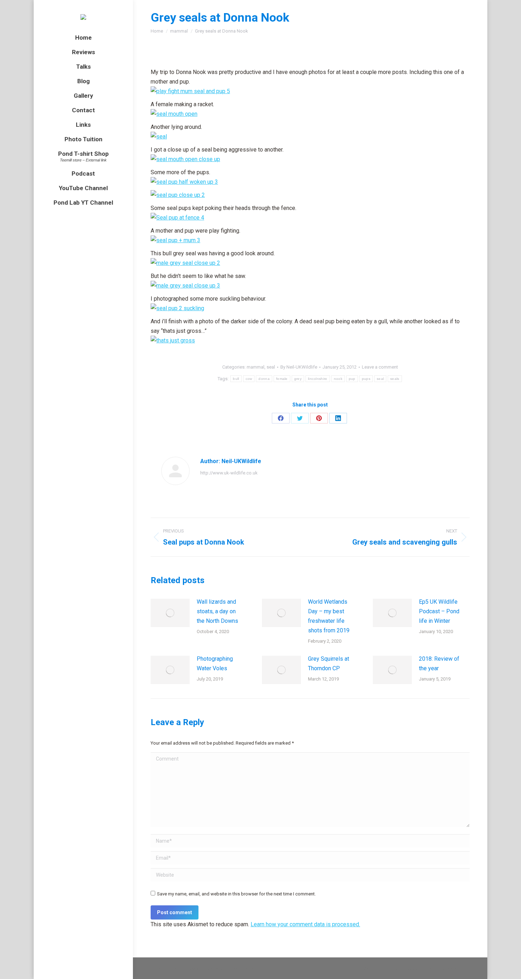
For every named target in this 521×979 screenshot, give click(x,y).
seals (394, 379)
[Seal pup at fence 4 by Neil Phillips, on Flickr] (177, 217)
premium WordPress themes (225, 968)
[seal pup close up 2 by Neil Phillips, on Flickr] (178, 195)
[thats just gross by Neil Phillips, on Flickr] (173, 340)
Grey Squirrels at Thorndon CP (328, 663)
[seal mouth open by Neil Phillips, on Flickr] (174, 113)
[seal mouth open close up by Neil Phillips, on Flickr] (185, 159)
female (282, 379)
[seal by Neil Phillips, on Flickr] (159, 136)
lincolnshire (317, 379)
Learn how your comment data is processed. (305, 924)
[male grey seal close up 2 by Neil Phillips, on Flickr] (185, 263)
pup (352, 379)
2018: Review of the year (439, 663)
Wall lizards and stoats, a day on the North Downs (217, 611)
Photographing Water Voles (215, 663)
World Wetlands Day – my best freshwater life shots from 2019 (328, 616)
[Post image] (170, 613)
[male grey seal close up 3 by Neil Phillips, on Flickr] (185, 285)
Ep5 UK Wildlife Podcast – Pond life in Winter (439, 611)
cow (249, 379)
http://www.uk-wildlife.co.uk (229, 473)
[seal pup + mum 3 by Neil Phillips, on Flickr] (175, 240)
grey (298, 379)
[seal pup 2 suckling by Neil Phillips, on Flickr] (177, 308)
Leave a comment (380, 367)
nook (338, 379)
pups (366, 379)
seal (271, 367)
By (298, 367)
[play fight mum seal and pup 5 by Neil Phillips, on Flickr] (190, 91)
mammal (255, 367)
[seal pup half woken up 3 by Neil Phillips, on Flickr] (184, 181)
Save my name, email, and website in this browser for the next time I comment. (236, 894)
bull (236, 379)
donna (264, 379)
